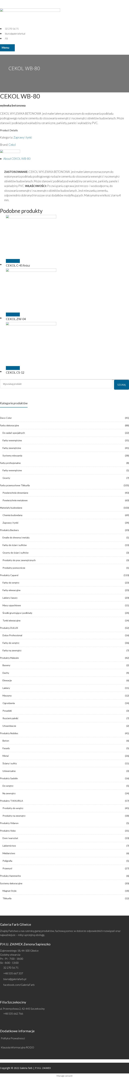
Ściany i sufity (10, 763)
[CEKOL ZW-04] (66, 293)
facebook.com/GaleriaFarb (19, 984)
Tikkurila (7, 898)
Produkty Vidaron (9, 823)
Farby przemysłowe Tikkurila (15, 485)
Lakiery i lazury (10, 597)
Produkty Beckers (9, 530)
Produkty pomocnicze (14, 567)
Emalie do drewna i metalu (16, 537)
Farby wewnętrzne (12, 440)
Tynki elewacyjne (11, 620)
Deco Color (6, 417)
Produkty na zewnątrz (14, 815)
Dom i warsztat (10, 838)
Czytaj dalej (13, 261)
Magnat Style (9, 890)
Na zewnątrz (9, 793)
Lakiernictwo (9, 845)
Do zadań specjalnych (14, 432)
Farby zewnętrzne (12, 448)
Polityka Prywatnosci (13, 1038)
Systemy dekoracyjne (11, 883)
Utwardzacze (9, 725)
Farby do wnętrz (11, 582)
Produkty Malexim (9, 657)
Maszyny (7, 695)
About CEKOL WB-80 (16, 158)
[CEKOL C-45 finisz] (66, 240)
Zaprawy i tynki (22, 137)
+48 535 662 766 (13, 1013)
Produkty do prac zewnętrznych (19, 560)
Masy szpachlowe (12, 605)
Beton (6, 740)
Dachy (6, 672)
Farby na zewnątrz (12, 650)
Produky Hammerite (10, 875)
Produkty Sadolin (9, 778)
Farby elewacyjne (11, 590)
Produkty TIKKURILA (11, 800)
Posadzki (7, 710)
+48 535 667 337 (13, 973)
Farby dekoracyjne (9, 425)
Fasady (6, 748)
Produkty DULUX (9, 627)
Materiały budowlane (11, 507)
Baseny (6, 665)
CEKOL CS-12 (15, 372)
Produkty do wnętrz (13, 808)
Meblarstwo (9, 853)
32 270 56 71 (10, 967)
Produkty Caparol (9, 575)
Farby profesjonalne (10, 462)
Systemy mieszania (12, 455)
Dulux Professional (12, 635)
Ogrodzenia (9, 703)
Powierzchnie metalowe (15, 500)
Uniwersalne (9, 770)
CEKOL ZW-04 (16, 319)
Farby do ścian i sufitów (15, 545)
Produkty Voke (8, 830)
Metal (6, 755)
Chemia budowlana (12, 515)
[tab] (66, 158)
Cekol (12, 144)
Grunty (6, 477)
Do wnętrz (8, 785)
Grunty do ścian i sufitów (16, 552)
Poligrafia (7, 860)
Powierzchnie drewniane (15, 492)
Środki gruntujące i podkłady (17, 612)
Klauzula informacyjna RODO (17, 1047)
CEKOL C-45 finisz (18, 265)
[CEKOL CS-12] (66, 347)
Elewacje (7, 680)
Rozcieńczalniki (10, 718)
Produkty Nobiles (9, 733)
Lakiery (6, 688)
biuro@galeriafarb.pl (14, 979)
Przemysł (7, 868)
